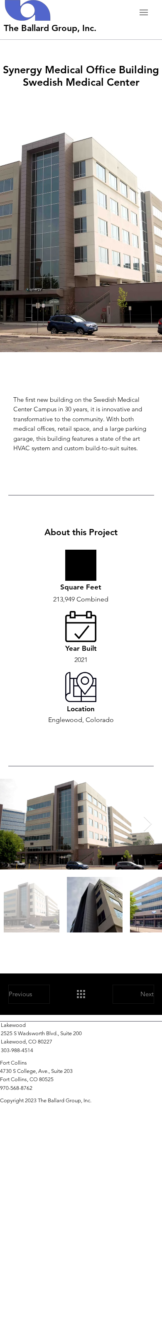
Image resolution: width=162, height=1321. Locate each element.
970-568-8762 (16, 1088)
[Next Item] (147, 824)
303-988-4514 (17, 1050)
